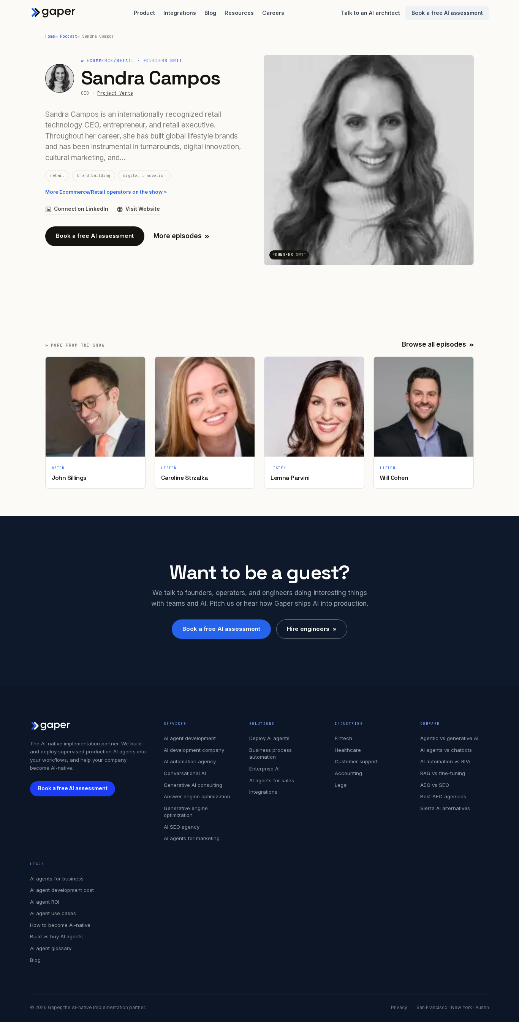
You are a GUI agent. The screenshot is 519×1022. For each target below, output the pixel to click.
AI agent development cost (62, 890)
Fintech (343, 738)
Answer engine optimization (197, 796)
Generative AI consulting (193, 785)
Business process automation (270, 753)
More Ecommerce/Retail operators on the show (106, 192)
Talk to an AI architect (370, 13)
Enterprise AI (264, 769)
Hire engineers (312, 628)
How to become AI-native (60, 925)
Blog (210, 13)
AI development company (194, 750)
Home (50, 36)
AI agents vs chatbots (446, 750)
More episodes (181, 236)
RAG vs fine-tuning (442, 773)
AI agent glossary (50, 948)
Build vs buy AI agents (56, 936)
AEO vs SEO (434, 785)
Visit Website (142, 209)
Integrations (179, 13)
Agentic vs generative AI (449, 738)
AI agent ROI (44, 902)
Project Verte (115, 93)
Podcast (68, 36)
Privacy (399, 1007)
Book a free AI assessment (447, 13)
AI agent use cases (53, 913)
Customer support (356, 761)
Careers (273, 13)
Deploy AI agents (269, 738)
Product (144, 13)
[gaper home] (53, 12)
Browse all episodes (438, 344)
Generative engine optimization (186, 811)
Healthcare (348, 750)
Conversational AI (185, 773)
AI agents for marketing (192, 838)
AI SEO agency (181, 827)
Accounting (348, 773)
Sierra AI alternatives (445, 808)
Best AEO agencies (443, 796)
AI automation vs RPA (445, 761)
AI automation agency (190, 761)
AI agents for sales (271, 780)
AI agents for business (57, 879)
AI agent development (190, 738)
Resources (239, 13)
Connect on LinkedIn (81, 209)
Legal (341, 785)
